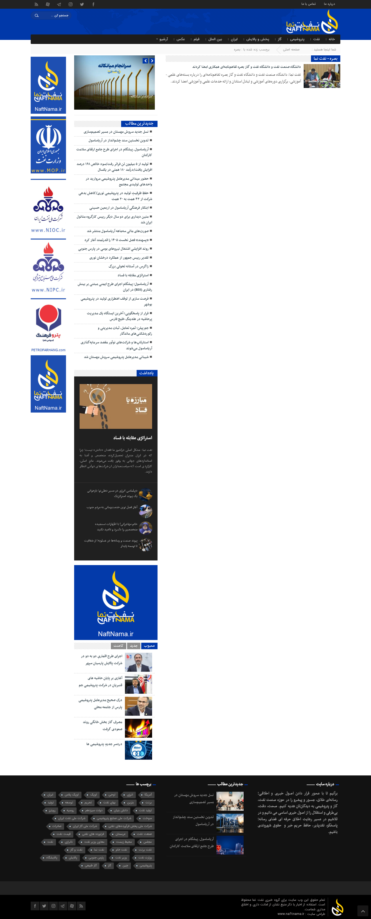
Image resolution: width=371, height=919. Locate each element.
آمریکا (148, 795)
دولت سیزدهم (93, 810)
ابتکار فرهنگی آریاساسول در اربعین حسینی (119, 208)
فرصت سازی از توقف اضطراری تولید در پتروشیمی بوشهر (116, 302)
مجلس (147, 842)
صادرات (56, 826)
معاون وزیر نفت (94, 842)
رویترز (52, 810)
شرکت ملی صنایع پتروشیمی (114, 818)
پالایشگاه (51, 857)
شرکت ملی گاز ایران (85, 826)
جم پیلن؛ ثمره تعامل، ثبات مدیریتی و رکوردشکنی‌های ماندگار (125, 331)
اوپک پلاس (72, 795)
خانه (332, 39)
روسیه (70, 810)
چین (125, 865)
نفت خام (121, 850)
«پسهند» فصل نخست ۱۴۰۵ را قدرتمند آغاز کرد (116, 240)
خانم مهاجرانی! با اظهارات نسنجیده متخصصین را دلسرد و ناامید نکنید (116, 526)
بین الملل (215, 39)
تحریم (88, 802)
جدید (134, 646)
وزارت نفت (145, 857)
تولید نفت (145, 810)
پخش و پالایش (257, 39)
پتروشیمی (297, 39)
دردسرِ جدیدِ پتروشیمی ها (104, 744)
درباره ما (329, 3)
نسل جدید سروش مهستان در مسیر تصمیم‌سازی (116, 132)
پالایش (73, 857)
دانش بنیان (121, 810)
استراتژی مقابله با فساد (133, 275)
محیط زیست (124, 842)
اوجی (111, 795)
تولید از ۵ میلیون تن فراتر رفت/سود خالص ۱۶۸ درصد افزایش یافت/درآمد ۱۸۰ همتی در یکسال (114, 167)
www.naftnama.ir (291, 914)
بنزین (130, 802)
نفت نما (99, 850)
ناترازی (69, 842)
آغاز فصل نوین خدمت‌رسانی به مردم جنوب (112, 507)
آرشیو (163, 39)
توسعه (69, 802)
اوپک (93, 795)
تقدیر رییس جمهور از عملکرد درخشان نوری (119, 258)
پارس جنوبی (96, 857)
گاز (279, 39)
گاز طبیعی (91, 865)
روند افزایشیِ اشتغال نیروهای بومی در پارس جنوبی (113, 249)
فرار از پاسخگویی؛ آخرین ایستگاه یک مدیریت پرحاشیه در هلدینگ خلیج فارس (119, 316)
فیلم (197, 39)
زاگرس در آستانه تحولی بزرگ (129, 267)
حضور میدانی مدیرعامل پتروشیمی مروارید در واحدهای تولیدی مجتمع (119, 182)
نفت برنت (145, 850)
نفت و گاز (76, 850)
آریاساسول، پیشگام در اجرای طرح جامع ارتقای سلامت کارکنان (114, 152)
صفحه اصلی (291, 49)
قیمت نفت (63, 834)
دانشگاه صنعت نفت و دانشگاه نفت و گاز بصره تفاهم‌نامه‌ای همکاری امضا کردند (246, 67)
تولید (51, 802)
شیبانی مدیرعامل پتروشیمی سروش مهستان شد (116, 357)
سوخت (147, 818)
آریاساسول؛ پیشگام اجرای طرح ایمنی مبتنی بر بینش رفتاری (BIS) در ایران (115, 287)
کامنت (119, 646)
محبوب (149, 646)
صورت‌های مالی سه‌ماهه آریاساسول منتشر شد (118, 231)
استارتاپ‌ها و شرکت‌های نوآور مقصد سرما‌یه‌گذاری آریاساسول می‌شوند (116, 345)
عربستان (120, 834)
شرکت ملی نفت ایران (71, 818)
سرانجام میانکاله (141, 96)
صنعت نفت (144, 834)
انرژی (130, 795)
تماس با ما (308, 3)
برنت (148, 802)
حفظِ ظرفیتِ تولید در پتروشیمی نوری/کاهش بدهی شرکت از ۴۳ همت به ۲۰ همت (115, 196)
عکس (181, 39)
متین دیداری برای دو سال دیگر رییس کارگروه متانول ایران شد (114, 220)
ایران (234, 39)
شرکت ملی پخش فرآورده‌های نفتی (130, 826)
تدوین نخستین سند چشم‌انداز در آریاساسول (119, 141)
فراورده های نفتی (93, 834)
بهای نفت (109, 802)
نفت (316, 39)
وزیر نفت (121, 857)
